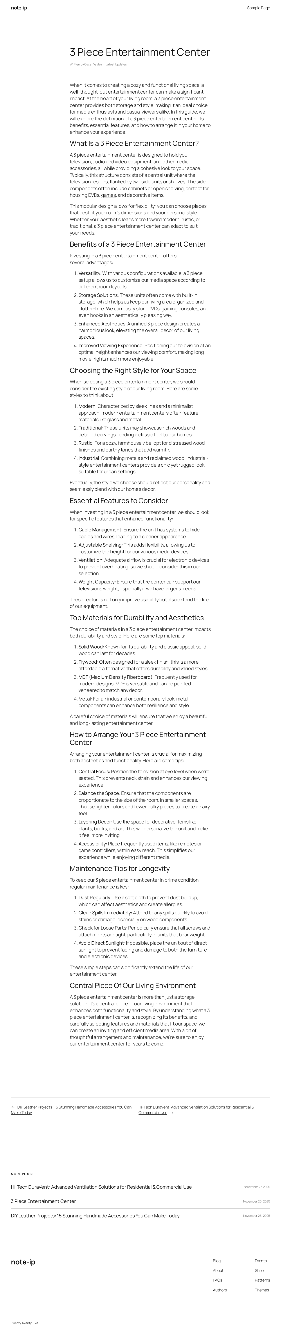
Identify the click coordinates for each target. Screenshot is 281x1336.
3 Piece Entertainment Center (43, 1201)
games (108, 195)
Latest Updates (116, 64)
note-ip (19, 7)
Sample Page (258, 7)
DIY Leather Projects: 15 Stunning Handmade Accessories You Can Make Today (95, 1215)
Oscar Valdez (93, 64)
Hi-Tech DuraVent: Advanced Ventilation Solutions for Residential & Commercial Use (101, 1187)
